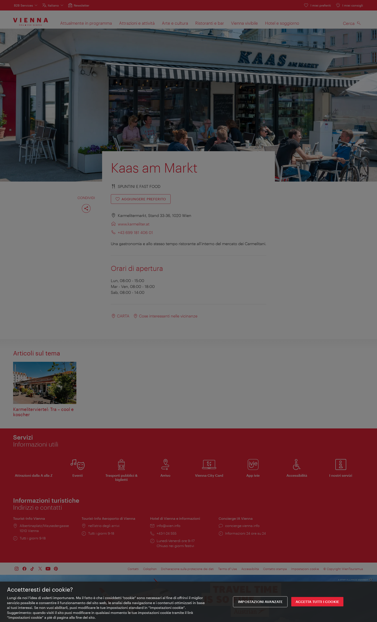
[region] (188, 602)
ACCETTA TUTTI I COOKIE (317, 602)
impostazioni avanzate (260, 602)
